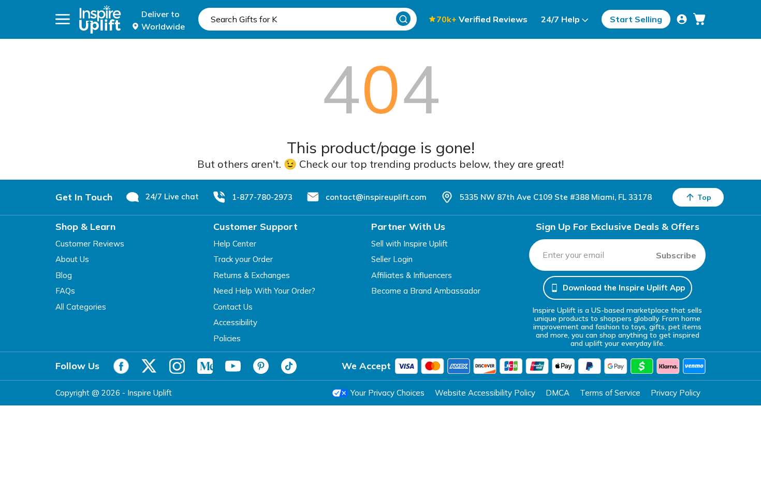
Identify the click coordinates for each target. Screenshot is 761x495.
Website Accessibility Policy (485, 393)
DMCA (557, 393)
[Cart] (699, 19)
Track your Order (243, 259)
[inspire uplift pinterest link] (261, 366)
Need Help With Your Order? (264, 291)
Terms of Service (610, 393)
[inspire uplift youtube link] (233, 366)
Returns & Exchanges (251, 275)
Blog (63, 275)
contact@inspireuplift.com (376, 197)
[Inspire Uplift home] (100, 19)
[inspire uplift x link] (149, 366)
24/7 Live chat (172, 196)
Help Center (234, 244)
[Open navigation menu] (62, 19)
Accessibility (235, 322)
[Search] (403, 18)
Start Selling (636, 19)
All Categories (80, 307)
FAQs (65, 291)
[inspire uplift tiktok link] (289, 366)
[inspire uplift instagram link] (177, 366)
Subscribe (676, 255)
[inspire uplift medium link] (205, 366)
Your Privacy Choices (387, 393)
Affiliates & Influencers (411, 275)
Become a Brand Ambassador (425, 291)
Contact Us (233, 307)
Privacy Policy (675, 393)
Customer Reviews (89, 244)
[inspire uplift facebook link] (121, 366)
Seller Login (392, 259)
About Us (72, 259)
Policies (227, 338)
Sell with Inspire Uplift (409, 244)
